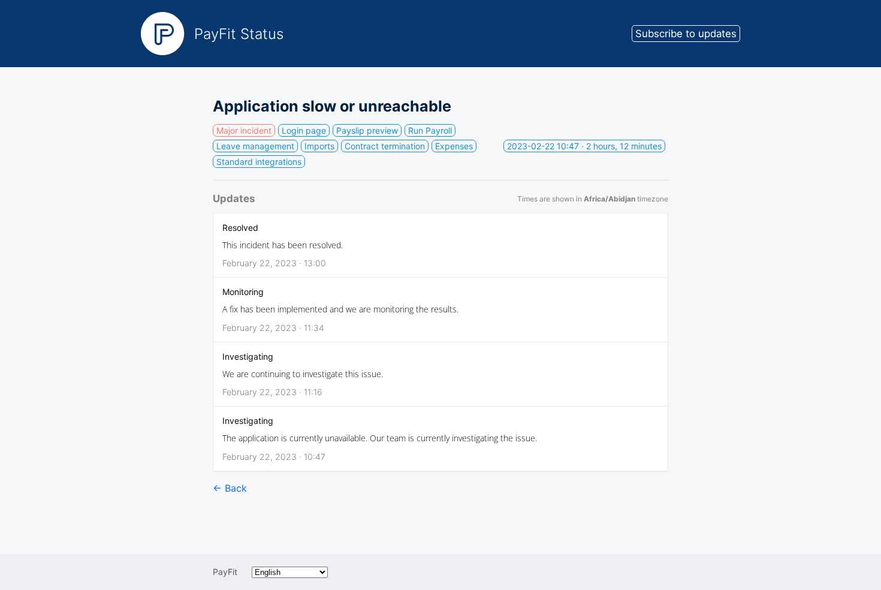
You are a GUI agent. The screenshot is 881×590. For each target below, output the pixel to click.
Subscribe (686, 34)
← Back (230, 488)
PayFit (225, 572)
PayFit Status (238, 34)
